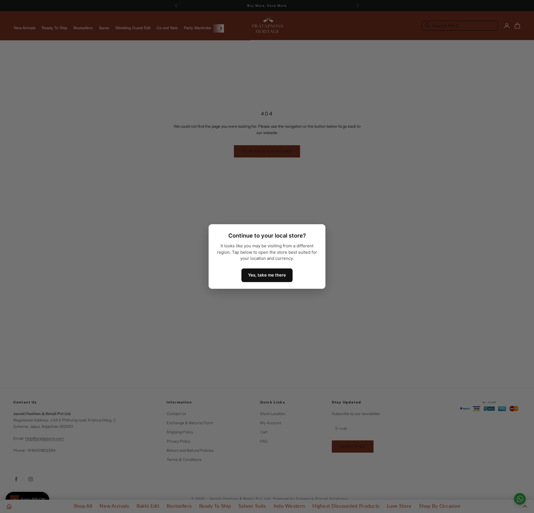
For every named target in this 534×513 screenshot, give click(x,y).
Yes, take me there (267, 275)
